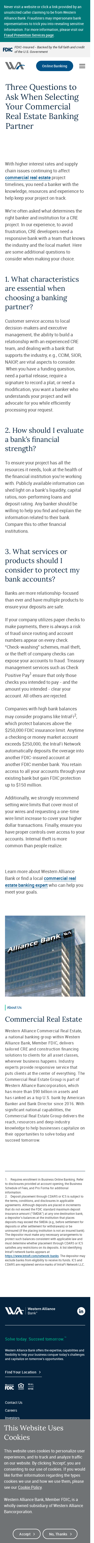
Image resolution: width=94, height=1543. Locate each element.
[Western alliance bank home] (15, 65)
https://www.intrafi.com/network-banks (32, 1256)
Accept (25, 1534)
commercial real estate (28, 177)
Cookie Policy (30, 1487)
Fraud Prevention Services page (29, 35)
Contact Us (13, 1402)
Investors (12, 1417)
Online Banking (54, 66)
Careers (11, 1410)
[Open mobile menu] (82, 66)
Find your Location (20, 1372)
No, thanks (58, 1534)
